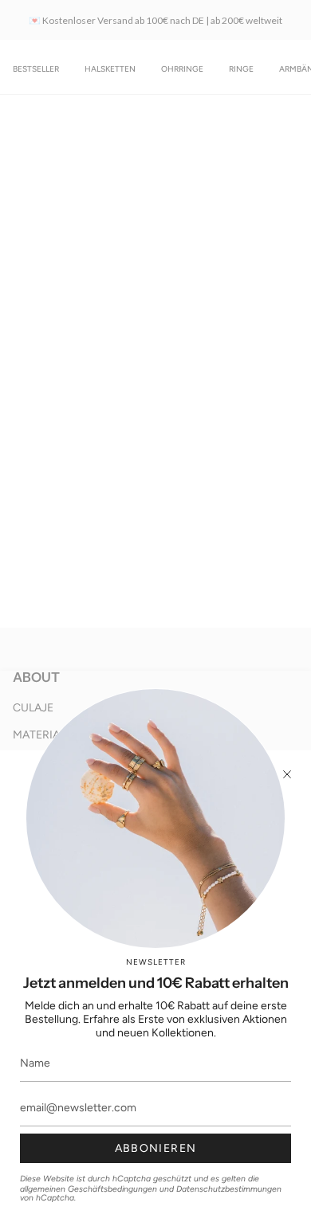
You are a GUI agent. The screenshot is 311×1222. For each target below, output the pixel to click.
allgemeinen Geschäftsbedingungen (88, 1189)
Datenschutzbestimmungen (228, 1189)
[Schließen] (287, 774)
